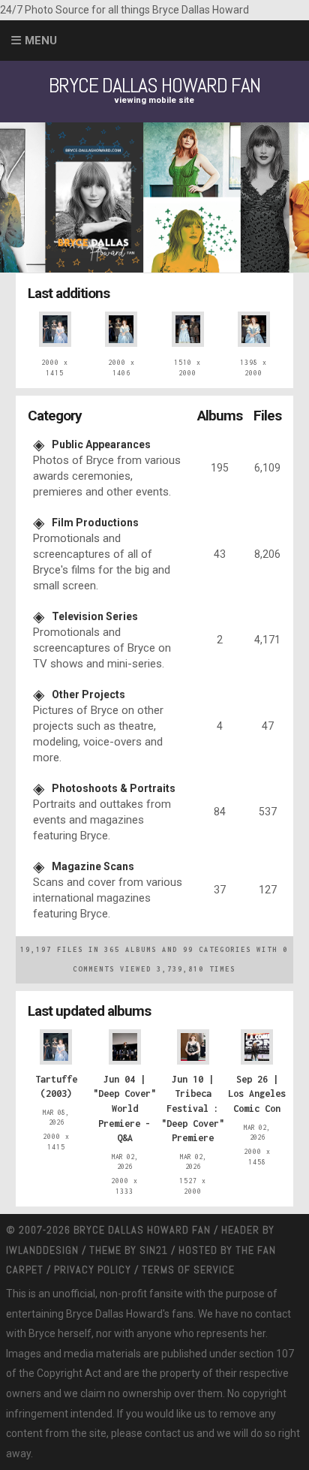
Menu (41, 40)
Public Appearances (101, 444)
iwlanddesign (42, 1250)
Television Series (95, 616)
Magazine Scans (93, 866)
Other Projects (88, 694)
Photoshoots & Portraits (114, 788)
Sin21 (154, 1250)
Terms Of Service (188, 1269)
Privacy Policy (92, 1269)
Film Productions (95, 523)
